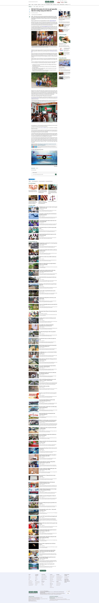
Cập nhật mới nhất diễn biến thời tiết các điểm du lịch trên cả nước (48, 250)
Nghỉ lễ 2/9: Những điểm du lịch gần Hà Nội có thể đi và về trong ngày (47, 264)
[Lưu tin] (29, 15)
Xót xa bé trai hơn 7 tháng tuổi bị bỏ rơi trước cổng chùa (47, 476)
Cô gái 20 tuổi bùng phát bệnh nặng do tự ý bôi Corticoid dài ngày (47, 235)
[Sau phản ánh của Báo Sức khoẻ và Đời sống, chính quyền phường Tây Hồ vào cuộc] (34, 273)
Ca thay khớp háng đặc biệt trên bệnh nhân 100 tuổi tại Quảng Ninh (47, 221)
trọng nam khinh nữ (53, 20)
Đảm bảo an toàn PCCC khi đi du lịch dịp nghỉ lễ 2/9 (47, 393)
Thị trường (66, 4)
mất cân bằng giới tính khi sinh (46, 26)
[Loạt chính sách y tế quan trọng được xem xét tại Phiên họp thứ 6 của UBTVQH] (61, 25)
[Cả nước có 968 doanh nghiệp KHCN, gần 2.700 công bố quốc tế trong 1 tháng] (34, 471)
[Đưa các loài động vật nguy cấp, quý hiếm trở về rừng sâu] (34, 505)
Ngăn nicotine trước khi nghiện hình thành (66, 30)
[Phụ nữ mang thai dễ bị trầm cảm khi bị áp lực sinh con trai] (33, 187)
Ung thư (51, 582)
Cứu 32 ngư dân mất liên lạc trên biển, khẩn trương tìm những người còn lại (47, 400)
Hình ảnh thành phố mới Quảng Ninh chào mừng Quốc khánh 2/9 (47, 414)
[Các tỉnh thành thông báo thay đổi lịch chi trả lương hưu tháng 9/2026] (34, 560)
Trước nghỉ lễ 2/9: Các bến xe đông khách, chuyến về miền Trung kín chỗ (47, 462)
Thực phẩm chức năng (59, 580)
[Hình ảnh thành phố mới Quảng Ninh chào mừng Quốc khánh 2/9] (34, 416)
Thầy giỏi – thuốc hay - (66, 54)
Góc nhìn (42, 6)
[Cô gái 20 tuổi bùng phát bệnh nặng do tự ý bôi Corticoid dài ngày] (34, 237)
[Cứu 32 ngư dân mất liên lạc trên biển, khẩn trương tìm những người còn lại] (34, 402)
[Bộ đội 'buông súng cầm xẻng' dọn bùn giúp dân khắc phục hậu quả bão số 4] (34, 348)
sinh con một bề (43, 127)
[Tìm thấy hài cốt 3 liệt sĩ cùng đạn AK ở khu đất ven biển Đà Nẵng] (34, 430)
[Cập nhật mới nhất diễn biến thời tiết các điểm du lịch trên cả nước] (34, 252)
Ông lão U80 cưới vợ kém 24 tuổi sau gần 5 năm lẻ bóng (48, 524)
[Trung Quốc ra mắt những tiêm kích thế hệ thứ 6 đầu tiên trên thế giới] (34, 216)
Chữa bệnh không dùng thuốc (44, 579)
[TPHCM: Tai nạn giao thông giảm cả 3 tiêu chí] (34, 498)
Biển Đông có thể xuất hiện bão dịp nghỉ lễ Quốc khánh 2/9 (47, 284)
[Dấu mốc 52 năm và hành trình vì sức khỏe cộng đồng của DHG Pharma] (34, 409)
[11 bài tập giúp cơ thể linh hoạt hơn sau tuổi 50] (61, 49)
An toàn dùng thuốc (37, 581)
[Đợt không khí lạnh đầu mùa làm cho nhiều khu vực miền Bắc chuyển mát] (34, 375)
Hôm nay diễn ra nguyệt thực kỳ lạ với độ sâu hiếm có (47, 544)
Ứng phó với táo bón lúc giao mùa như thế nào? (67, 53)
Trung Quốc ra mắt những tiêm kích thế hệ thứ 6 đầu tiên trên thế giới (47, 214)
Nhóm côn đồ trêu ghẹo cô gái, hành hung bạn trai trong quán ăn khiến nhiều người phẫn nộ (48, 421)
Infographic (43, 584)
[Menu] (68, 4)
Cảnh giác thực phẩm (58, 579)
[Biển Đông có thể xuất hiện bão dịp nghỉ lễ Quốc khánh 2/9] (34, 286)
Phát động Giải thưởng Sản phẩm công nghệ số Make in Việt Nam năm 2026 (47, 455)
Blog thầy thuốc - (61, 68)
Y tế (30, 4)
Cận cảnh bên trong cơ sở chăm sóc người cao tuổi (47, 339)
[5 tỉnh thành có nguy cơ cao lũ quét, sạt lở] (34, 566)
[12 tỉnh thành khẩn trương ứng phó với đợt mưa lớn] (34, 280)
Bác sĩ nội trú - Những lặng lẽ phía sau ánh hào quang (67, 72)
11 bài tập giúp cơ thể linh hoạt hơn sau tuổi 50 (67, 48)
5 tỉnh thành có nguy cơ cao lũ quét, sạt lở (46, 563)
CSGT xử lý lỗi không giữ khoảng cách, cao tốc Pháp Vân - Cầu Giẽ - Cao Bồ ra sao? (47, 380)
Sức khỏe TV (39, 4)
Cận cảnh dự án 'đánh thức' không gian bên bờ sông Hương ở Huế (48, 359)
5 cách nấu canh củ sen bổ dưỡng (63, 43)
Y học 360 (42, 4)
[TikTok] (66, 591)
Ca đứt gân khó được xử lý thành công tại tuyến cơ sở (47, 228)
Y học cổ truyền (48, 4)
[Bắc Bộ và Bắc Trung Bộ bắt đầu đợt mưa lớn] (34, 293)
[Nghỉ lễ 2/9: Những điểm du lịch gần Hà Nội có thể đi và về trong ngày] (34, 266)
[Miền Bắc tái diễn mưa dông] (34, 389)
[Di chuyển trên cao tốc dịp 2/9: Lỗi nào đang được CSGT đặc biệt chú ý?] (34, 246)
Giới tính (51, 4)
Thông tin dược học (37, 582)
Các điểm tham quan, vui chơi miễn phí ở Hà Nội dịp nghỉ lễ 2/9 (47, 353)
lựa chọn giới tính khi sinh (49, 181)
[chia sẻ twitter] (29, 11)
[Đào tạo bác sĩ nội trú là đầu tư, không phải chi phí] (61, 77)
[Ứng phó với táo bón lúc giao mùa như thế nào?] (61, 53)
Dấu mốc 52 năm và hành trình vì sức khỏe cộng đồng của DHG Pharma (47, 407)
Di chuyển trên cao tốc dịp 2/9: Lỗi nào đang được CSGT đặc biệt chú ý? (48, 244)
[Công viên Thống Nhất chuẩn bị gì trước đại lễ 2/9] (34, 307)
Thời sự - (40, 436)
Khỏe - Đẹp (58, 4)
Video (42, 583)
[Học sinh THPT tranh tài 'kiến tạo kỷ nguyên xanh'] (34, 519)
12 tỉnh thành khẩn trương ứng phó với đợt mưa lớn (47, 278)
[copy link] (29, 13)
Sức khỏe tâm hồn (52, 581)
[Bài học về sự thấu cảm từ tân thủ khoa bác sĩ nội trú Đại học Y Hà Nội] (64, 14)
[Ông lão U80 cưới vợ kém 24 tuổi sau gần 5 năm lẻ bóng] (34, 526)
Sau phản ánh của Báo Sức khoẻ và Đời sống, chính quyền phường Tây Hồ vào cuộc (47, 271)
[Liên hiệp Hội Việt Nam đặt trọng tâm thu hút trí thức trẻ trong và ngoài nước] (34, 532)
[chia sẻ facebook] (29, 9)
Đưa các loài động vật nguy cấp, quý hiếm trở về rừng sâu (47, 503)
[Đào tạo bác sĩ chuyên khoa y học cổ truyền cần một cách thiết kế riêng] (64, 62)
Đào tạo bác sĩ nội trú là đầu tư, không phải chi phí (67, 77)
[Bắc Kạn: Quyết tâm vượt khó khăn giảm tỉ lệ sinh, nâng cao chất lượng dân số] (42, 187)
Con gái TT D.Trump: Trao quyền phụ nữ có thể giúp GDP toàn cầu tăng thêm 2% (42, 202)
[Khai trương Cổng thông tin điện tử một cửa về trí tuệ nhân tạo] (34, 451)
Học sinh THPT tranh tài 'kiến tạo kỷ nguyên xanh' (48, 516)
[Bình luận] (29, 17)
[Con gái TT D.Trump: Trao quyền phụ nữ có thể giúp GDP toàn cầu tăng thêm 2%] (42, 197)
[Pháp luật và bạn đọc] (62, 2)
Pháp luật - (40, 422)
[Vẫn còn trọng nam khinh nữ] (52, 197)
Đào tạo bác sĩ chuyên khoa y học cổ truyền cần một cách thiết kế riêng (64, 67)
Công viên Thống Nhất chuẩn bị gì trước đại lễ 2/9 (48, 304)
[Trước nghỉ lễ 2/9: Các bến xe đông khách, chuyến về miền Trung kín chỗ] (34, 464)
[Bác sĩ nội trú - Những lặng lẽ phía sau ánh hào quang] (61, 73)
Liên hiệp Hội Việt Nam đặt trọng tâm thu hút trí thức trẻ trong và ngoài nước (47, 530)
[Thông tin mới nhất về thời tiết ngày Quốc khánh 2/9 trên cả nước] (34, 444)
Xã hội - (40, 245)
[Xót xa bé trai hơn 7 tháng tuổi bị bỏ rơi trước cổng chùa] (34, 478)
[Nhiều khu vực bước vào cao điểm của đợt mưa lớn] (34, 259)
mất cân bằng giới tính (35, 181)
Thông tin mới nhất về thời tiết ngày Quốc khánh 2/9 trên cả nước (47, 442)
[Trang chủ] (29, 4)
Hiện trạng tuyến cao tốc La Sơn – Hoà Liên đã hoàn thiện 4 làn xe (47, 510)
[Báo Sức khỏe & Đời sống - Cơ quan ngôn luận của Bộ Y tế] (49, 1)
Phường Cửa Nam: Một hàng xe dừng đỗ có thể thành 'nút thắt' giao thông (47, 537)
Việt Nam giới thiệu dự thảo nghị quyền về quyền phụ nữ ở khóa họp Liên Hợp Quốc (33, 202)
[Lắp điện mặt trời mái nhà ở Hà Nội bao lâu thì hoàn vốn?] (34, 321)
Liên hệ (68, 593)
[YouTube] (68, 591)
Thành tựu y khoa (31, 581)
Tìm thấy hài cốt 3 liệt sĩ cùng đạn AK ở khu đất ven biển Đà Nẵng (47, 428)
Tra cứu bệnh (35, 4)
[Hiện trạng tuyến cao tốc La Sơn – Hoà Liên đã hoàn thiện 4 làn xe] (34, 512)
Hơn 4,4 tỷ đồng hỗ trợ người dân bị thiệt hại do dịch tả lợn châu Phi (47, 435)
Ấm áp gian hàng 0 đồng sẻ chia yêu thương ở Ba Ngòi (48, 312)
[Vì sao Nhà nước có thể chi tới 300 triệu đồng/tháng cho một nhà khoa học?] (34, 327)
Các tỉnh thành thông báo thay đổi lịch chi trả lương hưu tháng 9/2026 (47, 558)
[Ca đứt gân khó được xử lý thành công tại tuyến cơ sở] (34, 230)
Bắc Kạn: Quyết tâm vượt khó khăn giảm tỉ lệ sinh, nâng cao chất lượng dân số (42, 191)
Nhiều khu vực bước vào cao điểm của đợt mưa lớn (47, 257)
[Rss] (69, 591)
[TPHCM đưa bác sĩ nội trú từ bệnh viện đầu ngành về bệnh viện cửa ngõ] (34, 209)
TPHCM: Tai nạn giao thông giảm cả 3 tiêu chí (47, 495)
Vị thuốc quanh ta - (61, 44)
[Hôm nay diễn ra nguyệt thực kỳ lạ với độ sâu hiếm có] (34, 546)
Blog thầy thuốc (62, 58)
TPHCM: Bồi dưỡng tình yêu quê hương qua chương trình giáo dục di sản (47, 483)
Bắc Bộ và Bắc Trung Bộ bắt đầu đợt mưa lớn (47, 290)
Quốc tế (40, 6)
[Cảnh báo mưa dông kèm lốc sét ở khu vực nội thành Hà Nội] (34, 300)
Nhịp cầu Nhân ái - (41, 313)
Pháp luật (37, 6)
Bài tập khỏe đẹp (52, 587)
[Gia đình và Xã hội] (58, 2)
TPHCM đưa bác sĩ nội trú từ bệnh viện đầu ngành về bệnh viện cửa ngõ (48, 207)
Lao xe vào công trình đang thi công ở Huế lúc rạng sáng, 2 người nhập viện (47, 366)
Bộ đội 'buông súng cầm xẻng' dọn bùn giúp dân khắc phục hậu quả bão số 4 (47, 346)
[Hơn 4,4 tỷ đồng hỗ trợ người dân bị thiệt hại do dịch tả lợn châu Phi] (34, 437)
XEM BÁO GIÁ (56, 596)
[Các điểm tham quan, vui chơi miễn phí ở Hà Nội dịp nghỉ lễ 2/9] (34, 355)
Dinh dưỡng (54, 4)
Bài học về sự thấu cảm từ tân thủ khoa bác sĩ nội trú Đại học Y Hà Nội (64, 19)
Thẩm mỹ (51, 586)
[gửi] (55, 174)
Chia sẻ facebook (31, 179)
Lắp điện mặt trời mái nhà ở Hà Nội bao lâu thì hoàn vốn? (47, 319)
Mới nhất (37, 168)
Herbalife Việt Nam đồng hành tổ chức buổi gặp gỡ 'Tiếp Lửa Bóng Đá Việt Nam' (47, 489)
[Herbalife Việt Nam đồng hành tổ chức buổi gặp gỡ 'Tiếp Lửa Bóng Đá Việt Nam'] (34, 491)
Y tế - (40, 209)
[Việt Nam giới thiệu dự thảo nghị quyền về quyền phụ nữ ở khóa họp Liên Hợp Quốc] (33, 197)
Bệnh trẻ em (51, 580)
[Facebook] (67, 591)
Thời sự (32, 4)
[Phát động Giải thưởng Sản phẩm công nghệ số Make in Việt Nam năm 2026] (34, 457)
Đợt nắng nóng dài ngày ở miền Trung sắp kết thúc (47, 332)
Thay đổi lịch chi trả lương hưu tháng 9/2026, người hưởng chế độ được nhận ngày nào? (47, 551)
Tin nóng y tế (30, 580)
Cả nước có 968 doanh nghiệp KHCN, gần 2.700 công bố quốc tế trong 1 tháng (47, 469)
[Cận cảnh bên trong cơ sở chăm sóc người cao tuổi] (34, 341)
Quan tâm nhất (33, 168)
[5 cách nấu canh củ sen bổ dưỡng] (64, 39)
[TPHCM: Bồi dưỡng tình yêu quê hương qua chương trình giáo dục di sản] (34, 485)
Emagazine (43, 582)
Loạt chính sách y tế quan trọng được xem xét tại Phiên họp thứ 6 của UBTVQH (67, 25)
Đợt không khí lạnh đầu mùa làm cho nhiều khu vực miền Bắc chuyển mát (47, 373)
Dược (44, 4)
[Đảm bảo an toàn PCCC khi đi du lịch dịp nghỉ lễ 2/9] (34, 395)
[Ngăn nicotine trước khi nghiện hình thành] (61, 30)
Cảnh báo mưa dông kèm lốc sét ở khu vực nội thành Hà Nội (47, 298)
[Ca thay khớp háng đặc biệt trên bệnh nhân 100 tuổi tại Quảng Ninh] (34, 223)
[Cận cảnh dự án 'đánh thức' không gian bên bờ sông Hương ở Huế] (34, 361)
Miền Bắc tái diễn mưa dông (44, 386)
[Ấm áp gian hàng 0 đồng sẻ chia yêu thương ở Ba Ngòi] (34, 314)
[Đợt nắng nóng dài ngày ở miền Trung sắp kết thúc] (34, 334)
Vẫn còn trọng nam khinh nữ (52, 201)
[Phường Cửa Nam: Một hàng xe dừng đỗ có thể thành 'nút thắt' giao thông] (34, 539)
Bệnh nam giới (51, 579)
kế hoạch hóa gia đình (42, 181)
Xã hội (34, 6)
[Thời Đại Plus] (65, 2)
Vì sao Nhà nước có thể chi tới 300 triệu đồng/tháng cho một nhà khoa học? (46, 325)
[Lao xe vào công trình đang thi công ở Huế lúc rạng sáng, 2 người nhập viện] (34, 368)
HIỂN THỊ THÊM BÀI (43, 570)
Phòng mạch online (62, 4)
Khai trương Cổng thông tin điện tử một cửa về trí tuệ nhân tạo (48, 449)
